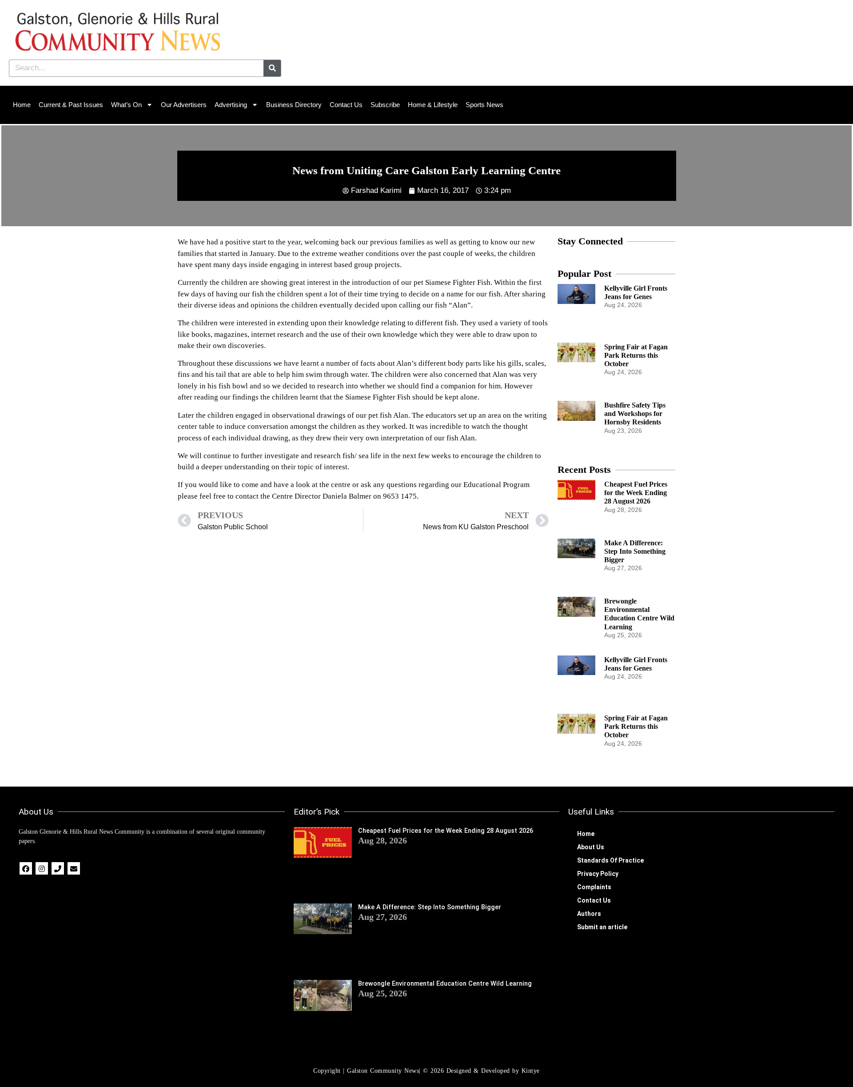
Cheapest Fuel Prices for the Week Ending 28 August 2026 (635, 492)
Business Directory (294, 104)
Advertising (231, 104)
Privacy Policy (597, 873)
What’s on (126, 104)
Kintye (531, 1070)
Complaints (594, 887)
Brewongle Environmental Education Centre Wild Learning (445, 983)
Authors (589, 913)
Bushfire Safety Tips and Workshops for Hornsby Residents (635, 413)
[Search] (272, 68)
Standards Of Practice (610, 860)
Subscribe (385, 104)
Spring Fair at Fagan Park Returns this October (636, 355)
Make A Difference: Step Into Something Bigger (635, 551)
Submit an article (602, 927)
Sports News (484, 104)
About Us (590, 847)
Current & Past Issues (71, 104)
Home (22, 104)
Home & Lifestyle (433, 104)
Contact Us (346, 104)
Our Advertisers (184, 104)
